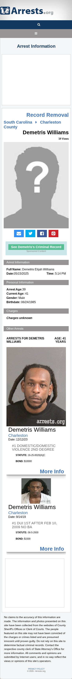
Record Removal (47, 115)
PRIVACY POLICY (36, 669)
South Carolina (18, 122)
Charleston (18, 435)
